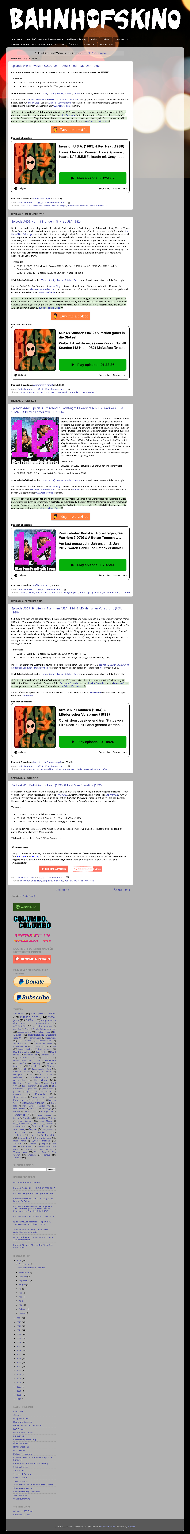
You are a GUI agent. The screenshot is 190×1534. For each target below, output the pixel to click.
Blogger (131, 1526)
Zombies (17, 1157)
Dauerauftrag (121, 683)
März (21, 1305)
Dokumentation (19, 1060)
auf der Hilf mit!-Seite (96, 121)
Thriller (79, 769)
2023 (19, 1322)
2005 (19, 1394)
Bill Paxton (25, 1040)
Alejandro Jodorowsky (43, 1026)
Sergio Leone (48, 1129)
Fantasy (35, 1063)
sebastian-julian (107, 1526)
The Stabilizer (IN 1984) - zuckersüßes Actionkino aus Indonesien (30, 1230)
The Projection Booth (23, 1488)
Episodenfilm (49, 1060)
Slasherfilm (18, 1135)
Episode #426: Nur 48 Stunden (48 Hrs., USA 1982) (46, 221)
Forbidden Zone (28, 880)
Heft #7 (76, 489)
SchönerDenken (20, 1467)
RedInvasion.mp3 (41, 198)
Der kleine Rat (30, 1055)
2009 (19, 1378)
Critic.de (17, 1415)
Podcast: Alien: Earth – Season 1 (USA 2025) (33, 1216)
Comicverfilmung (38, 1046)
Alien (27, 1029)
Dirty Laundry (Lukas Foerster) (27, 1425)
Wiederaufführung (21, 1498)
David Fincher (41, 1052)
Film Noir (51, 1066)
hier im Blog (33, 102)
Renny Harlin (42, 1118)
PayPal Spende (96, 683)
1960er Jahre (37, 1013)
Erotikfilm (22, 1063)
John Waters (47, 1088)
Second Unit (18, 1470)
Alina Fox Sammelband (59, 102)
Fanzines (49, 1063)
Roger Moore (45, 1121)
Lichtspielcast (19, 1450)
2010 (19, 1374)
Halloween (17, 1077)
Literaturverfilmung (33, 1102)
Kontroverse (20, 1097)
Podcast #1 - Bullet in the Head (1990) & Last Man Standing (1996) (56, 785)
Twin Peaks (26, 1146)
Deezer (77, 93)
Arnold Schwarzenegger (55, 205)
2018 (19, 1342)
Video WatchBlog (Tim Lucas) (26, 1491)
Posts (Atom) (29, 896)
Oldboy (16, 1111)
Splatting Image (20, 1481)
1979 (19, 1399)
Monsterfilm (19, 1108)
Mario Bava (27, 1106)
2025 (19, 1260)
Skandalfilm (42, 1132)
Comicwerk (27, 695)
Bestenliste (50, 1037)
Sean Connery (19, 1129)
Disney (46, 1057)
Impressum (89, 44)
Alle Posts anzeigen (97, 52)
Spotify (52, 93)
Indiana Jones (34, 1083)
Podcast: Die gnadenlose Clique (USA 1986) (33, 1193)
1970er (23, 592)
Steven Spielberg (43, 1138)
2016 (19, 1350)
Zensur (46, 1154)
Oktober (23, 1276)
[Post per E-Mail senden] (69, 202)
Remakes (27, 1118)
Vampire (28, 1149)
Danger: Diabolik (25, 1049)
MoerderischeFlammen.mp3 (47, 761)
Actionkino (38, 205)
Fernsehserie (35, 1066)
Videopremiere (20, 1152)
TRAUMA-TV (121, 39)
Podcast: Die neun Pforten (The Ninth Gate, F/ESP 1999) (33, 1246)
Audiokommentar (42, 1032)
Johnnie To (32, 1091)
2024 (19, 1318)
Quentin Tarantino (44, 1115)
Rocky (53, 1118)
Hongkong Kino (71, 592)
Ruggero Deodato (21, 1123)
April (21, 1300)
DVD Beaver (19, 1429)
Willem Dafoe (100, 769)
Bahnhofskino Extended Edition (34, 1036)
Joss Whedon (47, 1091)
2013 (19, 1362)
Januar (22, 1313)
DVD (54, 1046)
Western (89, 880)
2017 (19, 1346)
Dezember (24, 1264)
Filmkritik (22, 1069)
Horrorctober (19, 1080)
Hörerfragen (85, 592)
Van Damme (46, 1149)
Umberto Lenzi (43, 1146)
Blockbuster (49, 392)
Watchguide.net (20, 1495)
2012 (19, 1366)
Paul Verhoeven (30, 1111)
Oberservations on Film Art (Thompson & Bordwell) (32, 1458)
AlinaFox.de (95, 692)
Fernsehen (18, 1066)
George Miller (19, 1074)
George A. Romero (42, 1071)
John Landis (33, 1088)
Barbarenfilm (35, 1038)
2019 (19, 1338)
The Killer (62, 794)
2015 (19, 1354)
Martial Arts (44, 1105)
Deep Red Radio (20, 1418)
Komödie (84, 205)
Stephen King (24, 1138)
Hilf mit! (106, 39)
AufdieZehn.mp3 (41, 585)
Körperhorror (19, 1100)
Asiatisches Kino (24, 1032)
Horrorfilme (41, 1080)
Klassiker (17, 1094)
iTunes (44, 93)
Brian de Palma (44, 1043)
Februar (23, 1309)
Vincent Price (40, 1152)
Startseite (17, 39)
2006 (19, 1390)
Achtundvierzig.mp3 (43, 384)
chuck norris (73, 205)
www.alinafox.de (61, 105)
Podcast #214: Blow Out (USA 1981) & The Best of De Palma (33, 1199)
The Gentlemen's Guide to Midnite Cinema (33, 1484)
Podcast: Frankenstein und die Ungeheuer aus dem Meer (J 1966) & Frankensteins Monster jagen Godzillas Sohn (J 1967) (32, 1208)
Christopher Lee (20, 1046)
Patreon (64, 683)
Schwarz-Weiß (19, 1126)
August (22, 1284)
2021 (19, 1330)
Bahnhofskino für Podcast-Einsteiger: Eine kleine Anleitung (56, 39)
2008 (19, 1382)
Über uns (73, 44)
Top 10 (45, 1144)
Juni (21, 1292)
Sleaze (32, 1135)
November (24, 1272)
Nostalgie (46, 1108)
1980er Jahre (26, 205)
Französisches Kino (41, 1069)
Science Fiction (40, 1126)
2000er (30, 1020)
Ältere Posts (122, 890)
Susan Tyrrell (19, 1141)
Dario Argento (44, 1049)
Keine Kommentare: (55, 202)
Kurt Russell (48, 1097)
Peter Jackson (47, 1111)
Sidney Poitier (68, 769)
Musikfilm (48, 769)
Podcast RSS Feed (21, 1514)
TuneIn (60, 93)
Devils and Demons (22, 1422)
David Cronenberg (22, 1052)
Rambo (16, 1118)
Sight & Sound (20, 1477)
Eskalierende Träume (23, 1432)
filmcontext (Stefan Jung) (24, 1439)
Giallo (31, 1074)
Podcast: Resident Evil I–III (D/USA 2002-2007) (34, 1188)
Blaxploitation (45, 1040)
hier (101, 667)
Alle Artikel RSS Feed (23, 1511)
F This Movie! (19, 1436)
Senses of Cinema (22, 1474)
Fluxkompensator (21, 1443)
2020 (19, 1334)
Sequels (33, 1129)
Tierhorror (33, 1144)
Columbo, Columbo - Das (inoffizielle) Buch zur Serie (37, 44)
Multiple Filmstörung (22, 1454)
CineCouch (18, 1411)
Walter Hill (102, 205)
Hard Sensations (21, 1446)
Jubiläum (107, 592)
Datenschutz (106, 44)
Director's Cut (27, 1057)
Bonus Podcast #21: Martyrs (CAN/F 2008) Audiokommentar (33, 1238)
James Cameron (29, 1086)
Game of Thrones (21, 1071)
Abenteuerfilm (42, 1023)
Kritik (35, 1097)
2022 (19, 1326)
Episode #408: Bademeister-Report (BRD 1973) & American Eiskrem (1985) (32, 1222)
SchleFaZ (49, 1124)
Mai (21, 1296)
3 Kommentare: (55, 877)
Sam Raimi (37, 1123)
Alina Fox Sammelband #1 (43, 289)
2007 (19, 1386)
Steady (74, 683)
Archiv (94, 39)
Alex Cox (17, 1029)
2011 (19, 1370)
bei (68, 114)
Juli (20, 1288)
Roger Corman (24, 1121)
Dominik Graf (35, 1060)
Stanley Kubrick (48, 1135)
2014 (19, 1358)
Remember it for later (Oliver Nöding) (30, 1463)
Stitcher (68, 93)
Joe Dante (43, 1086)
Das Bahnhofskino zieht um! (26, 1182)
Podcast (93, 205)
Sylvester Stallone (41, 1140)
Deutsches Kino (48, 1054)
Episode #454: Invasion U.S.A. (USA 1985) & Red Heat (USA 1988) (55, 66)
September (24, 1280)
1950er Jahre (19, 1013)
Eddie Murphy (62, 392)
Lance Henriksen (38, 1100)
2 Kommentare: (53, 589)
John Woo (97, 592)
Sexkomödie (19, 1132)
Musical (33, 1108)
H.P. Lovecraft (46, 1074)
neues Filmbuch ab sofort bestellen (53, 99)
